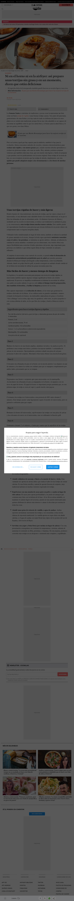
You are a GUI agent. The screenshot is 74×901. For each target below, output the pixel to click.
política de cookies (48, 443)
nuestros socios (29, 436)
